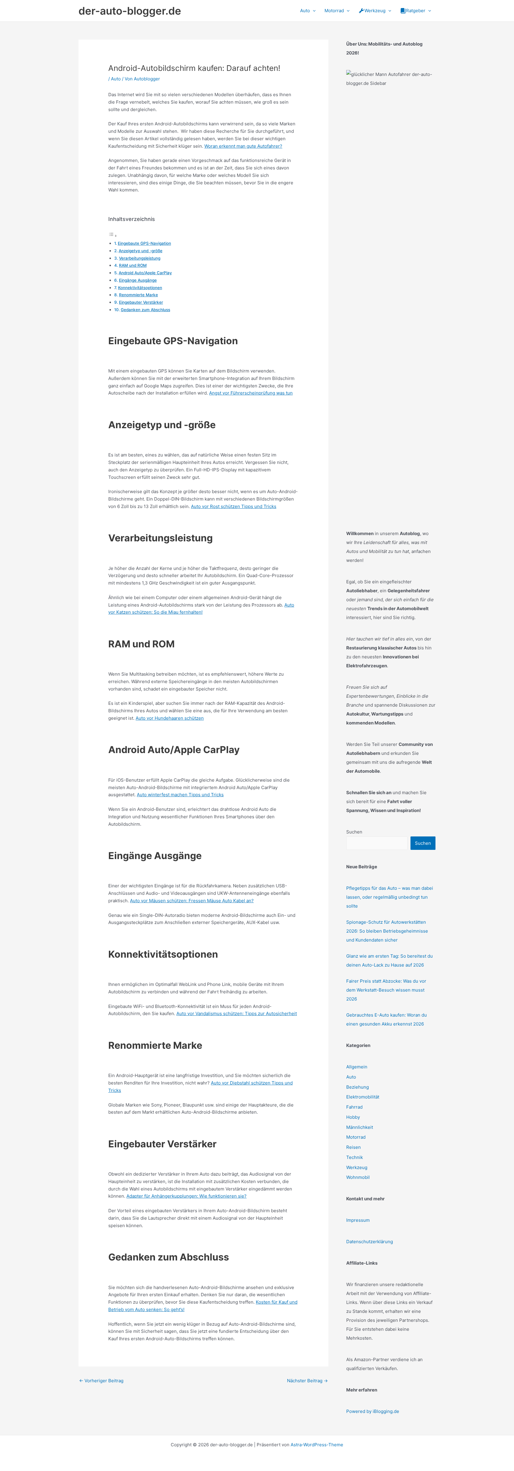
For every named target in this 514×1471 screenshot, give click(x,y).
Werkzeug (356, 1167)
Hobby (353, 1117)
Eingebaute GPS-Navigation (144, 243)
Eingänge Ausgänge (138, 280)
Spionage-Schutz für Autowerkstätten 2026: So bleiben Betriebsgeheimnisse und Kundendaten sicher (387, 931)
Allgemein (356, 1067)
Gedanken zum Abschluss (145, 309)
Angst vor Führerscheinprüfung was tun (251, 393)
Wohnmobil (358, 1177)
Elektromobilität (362, 1097)
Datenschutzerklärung (369, 1241)
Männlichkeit (359, 1127)
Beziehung (357, 1087)
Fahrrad (354, 1107)
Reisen (353, 1147)
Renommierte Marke (138, 294)
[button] (313, 10)
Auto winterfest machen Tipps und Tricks (180, 794)
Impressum (358, 1220)
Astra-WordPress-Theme (317, 1444)
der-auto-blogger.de (130, 10)
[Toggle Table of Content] (112, 236)
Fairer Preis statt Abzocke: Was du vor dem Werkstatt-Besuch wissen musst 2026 (386, 990)
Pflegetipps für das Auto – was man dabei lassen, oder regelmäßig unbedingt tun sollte (389, 897)
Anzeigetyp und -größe (140, 250)
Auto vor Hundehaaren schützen (170, 718)
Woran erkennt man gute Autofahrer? (243, 146)
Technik (354, 1157)
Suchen (354, 832)
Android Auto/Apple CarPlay (145, 272)
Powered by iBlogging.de (372, 1411)
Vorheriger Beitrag (101, 1380)
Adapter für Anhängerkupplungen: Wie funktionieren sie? (186, 1196)
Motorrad (356, 1137)
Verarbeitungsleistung (139, 258)
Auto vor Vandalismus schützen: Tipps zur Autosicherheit (236, 1013)
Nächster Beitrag (307, 1380)
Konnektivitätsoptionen (140, 287)
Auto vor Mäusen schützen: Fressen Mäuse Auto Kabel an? (192, 900)
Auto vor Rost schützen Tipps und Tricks (233, 506)
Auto (116, 79)
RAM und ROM (133, 265)
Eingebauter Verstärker (141, 302)
